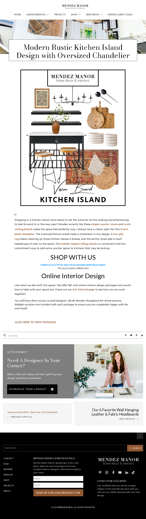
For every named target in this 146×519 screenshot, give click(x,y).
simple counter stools (104, 224)
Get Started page (84, 289)
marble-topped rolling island (78, 243)
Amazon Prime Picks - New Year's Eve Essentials (32, 412)
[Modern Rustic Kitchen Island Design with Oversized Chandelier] (73, 138)
